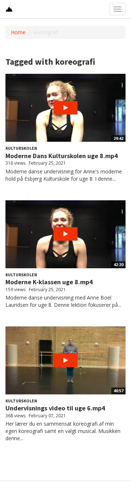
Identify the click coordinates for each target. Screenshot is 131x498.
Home (18, 32)
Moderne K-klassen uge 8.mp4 (49, 282)
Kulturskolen (21, 148)
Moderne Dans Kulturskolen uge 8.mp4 (61, 156)
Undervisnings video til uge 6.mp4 (55, 408)
